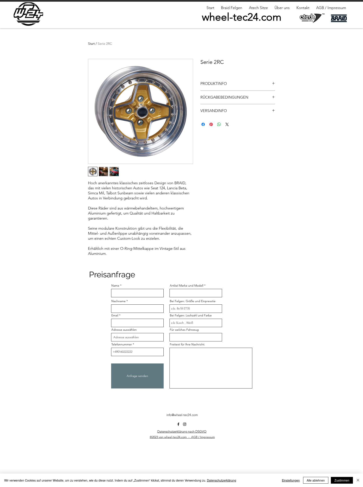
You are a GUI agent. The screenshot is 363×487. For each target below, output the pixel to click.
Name (115, 285)
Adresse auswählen (124, 329)
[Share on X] (227, 124)
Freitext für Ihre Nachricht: (187, 344)
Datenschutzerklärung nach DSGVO (181, 431)
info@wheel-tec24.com (182, 415)
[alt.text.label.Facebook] (178, 424)
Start (91, 44)
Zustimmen (341, 480)
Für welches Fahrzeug (184, 329)
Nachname (118, 301)
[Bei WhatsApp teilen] (219, 124)
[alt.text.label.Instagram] (185, 424)
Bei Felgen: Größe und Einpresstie (193, 301)
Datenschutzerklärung (221, 480)
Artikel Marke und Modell (186, 285)
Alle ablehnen (316, 480)
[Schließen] (357, 480)
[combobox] (137, 337)
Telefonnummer (121, 344)
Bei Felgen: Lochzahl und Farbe (191, 315)
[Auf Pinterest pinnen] (211, 124)
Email (114, 315)
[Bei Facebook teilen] (203, 124)
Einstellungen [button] (291, 480)
